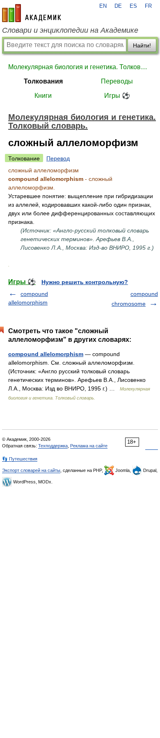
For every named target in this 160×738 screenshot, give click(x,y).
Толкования (43, 81)
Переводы (117, 81)
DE (118, 6)
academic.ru (31, 13)
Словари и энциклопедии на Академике (70, 30)
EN (103, 6)
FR (148, 6)
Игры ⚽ (117, 95)
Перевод (58, 158)
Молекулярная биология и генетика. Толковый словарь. (80, 66)
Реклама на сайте (88, 445)
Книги (43, 95)
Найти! (142, 45)
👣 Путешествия (19, 458)
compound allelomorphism (45, 354)
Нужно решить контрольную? (84, 282)
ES (133, 6)
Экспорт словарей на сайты (31, 470)
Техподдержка (53, 445)
